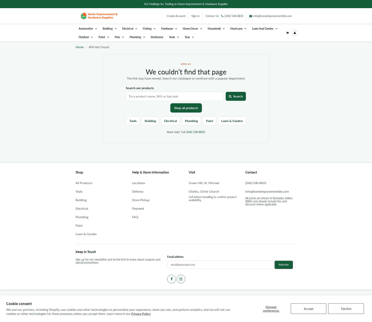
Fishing (147, 28)
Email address (175, 256)
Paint (102, 37)
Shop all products (186, 108)
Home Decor (191, 28)
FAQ (135, 217)
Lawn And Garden (263, 28)
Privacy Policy (141, 313)
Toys (187, 37)
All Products (84, 183)
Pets (118, 37)
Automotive (86, 28)
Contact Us (212, 16)
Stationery (157, 37)
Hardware (167, 28)
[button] (287, 33)
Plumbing (136, 37)
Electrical (128, 28)
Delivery (137, 191)
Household (214, 28)
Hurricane (236, 28)
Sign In (195, 16)
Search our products (140, 88)
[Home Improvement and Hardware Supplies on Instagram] (181, 279)
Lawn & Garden (232, 121)
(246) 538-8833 (234, 16)
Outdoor (84, 37)
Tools (172, 37)
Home (80, 47)
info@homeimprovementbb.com (272, 16)
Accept (308, 308)
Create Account (176, 16)
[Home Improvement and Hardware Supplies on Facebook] (171, 279)
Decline (346, 308)
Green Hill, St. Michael (204, 183)
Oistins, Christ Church (204, 191)
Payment (138, 208)
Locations (138, 183)
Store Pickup (141, 200)
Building (108, 28)
